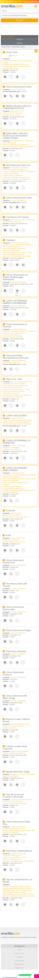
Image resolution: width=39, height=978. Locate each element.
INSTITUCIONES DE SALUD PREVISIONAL (15, 517)
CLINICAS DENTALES (9, 245)
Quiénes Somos (19, 953)
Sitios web (17, 294)
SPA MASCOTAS (25, 177)
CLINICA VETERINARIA (17, 473)
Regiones (20, 43)
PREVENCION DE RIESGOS (11, 540)
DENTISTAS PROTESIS (10, 256)
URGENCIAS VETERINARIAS (11, 177)
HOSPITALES (21, 538)
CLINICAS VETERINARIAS (18, 89)
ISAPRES (19, 513)
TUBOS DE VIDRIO (19, 383)
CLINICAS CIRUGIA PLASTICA (12, 115)
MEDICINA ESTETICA (16, 111)
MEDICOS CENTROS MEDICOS (12, 515)
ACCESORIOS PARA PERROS (27, 490)
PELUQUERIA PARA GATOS (11, 179)
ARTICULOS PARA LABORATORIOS (21, 382)
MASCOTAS (22, 753)
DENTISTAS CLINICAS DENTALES (13, 726)
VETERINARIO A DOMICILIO (11, 362)
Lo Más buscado (19, 961)
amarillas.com (12, 6)
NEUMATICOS (14, 774)
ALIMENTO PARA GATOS (10, 490)
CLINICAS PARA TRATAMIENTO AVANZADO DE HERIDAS (17, 61)
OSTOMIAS (19, 66)
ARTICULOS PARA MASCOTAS (12, 335)
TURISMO (23, 892)
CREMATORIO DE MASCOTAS (12, 222)
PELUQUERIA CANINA (27, 861)
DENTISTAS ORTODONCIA (11, 250)
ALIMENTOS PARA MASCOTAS (12, 449)
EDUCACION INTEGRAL (27, 896)
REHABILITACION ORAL (10, 424)
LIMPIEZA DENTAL (8, 422)
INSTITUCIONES (8, 894)
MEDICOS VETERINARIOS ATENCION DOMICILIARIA (19, 479)
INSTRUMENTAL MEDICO (11, 393)
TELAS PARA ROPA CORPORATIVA (25, 146)
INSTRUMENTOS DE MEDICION (13, 397)
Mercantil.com (19, 968)
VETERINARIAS (24, 179)
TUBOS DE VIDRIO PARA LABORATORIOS (16, 385)
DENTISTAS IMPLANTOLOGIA (19, 243)
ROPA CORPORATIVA (9, 143)
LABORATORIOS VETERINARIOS (13, 175)
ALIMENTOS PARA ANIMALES (12, 486)
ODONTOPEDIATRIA (24, 424)
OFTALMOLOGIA (21, 803)
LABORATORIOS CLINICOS (21, 64)
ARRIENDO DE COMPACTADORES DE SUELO (17, 886)
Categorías (19, 39)
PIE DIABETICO (7, 64)
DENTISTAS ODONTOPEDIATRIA (13, 254)
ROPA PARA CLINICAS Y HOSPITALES (22, 141)
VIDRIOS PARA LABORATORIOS (12, 387)
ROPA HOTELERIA (8, 146)
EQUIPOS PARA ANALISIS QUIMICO (14, 391)
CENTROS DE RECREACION (11, 896)
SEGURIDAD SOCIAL (9, 890)
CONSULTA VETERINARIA (11, 173)
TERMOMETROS (8, 383)
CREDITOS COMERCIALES (24, 890)
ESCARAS (27, 66)
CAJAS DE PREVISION (26, 888)
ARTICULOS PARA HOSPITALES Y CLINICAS (16, 389)
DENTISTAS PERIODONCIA (24, 245)
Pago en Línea (19, 964)
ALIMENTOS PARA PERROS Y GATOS (14, 333)
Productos (19, 957)
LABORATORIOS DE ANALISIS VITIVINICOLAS (17, 395)
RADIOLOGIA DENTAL (24, 256)
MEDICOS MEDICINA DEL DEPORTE (14, 542)
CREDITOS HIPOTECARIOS (11, 892)
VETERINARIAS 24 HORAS (11, 475)
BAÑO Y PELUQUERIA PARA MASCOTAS (15, 170)
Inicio (19, 950)
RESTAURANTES (27, 799)
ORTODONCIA (27, 420)
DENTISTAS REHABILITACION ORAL (14, 248)
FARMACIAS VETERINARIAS (27, 171)
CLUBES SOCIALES (16, 799)
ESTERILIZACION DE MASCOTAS (13, 488)
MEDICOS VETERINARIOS (28, 331)
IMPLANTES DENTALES (22, 422)
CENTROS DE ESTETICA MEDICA (13, 113)
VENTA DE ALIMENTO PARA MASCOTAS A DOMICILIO (16, 483)
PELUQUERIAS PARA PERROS (19, 168)
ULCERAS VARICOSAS (9, 66)
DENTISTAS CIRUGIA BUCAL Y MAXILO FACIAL (17, 252)
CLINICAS (15, 68)
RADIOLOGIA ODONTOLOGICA (12, 420)
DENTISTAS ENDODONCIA (11, 247)
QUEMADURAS (7, 68)
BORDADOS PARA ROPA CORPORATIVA (15, 145)
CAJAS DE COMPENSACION (11, 888)
